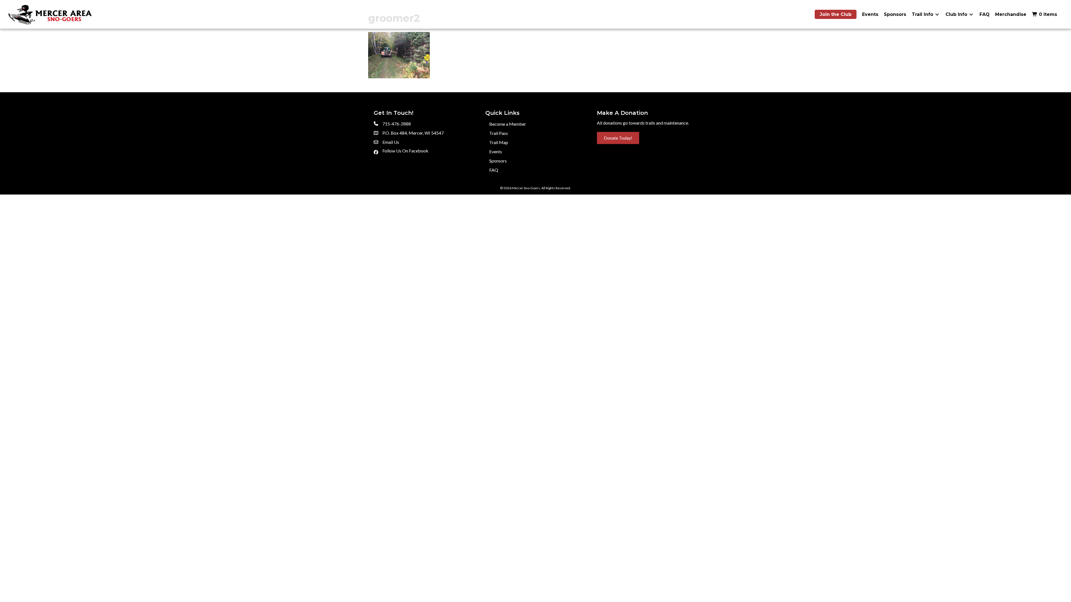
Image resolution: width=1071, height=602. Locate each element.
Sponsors (498, 160)
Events (495, 151)
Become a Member (507, 124)
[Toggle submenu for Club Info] (971, 14)
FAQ (493, 170)
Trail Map (498, 142)
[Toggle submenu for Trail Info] (937, 14)
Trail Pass (498, 133)
